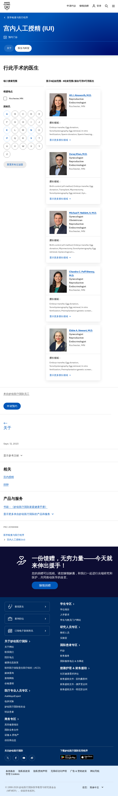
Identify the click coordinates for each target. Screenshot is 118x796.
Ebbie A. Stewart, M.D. (81, 330)
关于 (9, 48)
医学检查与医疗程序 (17, 17)
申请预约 (12, 406)
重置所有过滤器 (15, 164)
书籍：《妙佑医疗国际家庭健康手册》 (25, 506)
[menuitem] (8, 48)
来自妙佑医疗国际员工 (16, 393)
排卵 (6, 484)
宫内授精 (8, 476)
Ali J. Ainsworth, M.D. (80, 95)
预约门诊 (13, 37)
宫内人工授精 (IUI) (28, 28)
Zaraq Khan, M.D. (78, 153)
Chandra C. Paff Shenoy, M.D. (82, 273)
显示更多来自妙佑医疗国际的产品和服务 (26, 514)
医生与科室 (23, 48)
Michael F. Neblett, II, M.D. (83, 212)
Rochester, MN (16, 98)
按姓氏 (6, 106)
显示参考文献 (11, 455)
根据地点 (8, 91)
